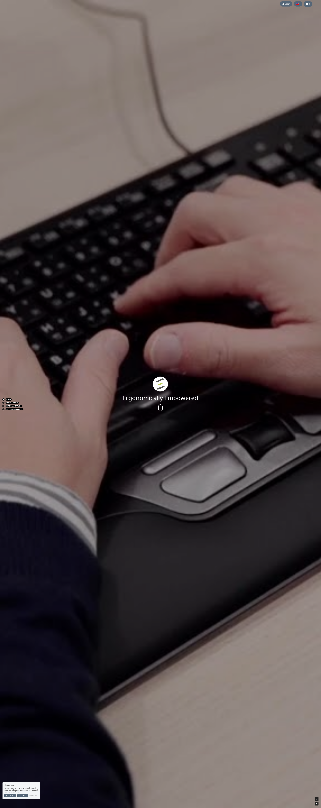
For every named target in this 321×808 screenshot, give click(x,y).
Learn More (15, 792)
